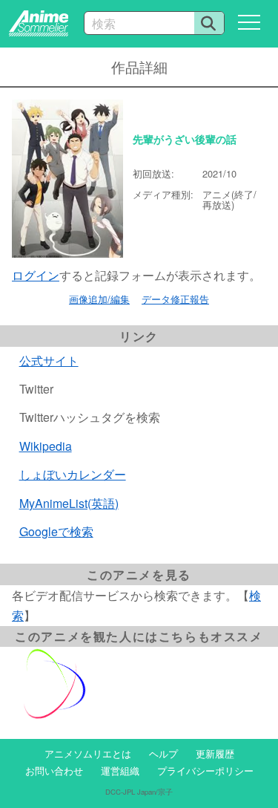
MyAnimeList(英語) (69, 503)
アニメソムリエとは (87, 753)
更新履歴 (215, 753)
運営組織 (120, 770)
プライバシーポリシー (205, 770)
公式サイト (49, 360)
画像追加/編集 (99, 299)
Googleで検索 (56, 531)
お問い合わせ (54, 770)
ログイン (35, 275)
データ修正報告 (175, 299)
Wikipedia (45, 445)
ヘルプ (163, 753)
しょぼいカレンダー (72, 474)
